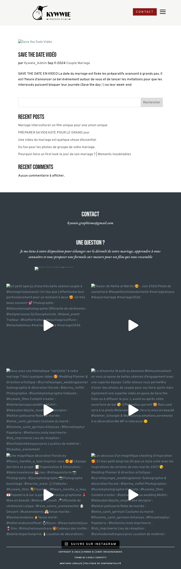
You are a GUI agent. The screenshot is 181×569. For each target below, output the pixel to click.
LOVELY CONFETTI (96, 558)
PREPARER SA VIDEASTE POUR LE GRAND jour (54, 133)
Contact (145, 12)
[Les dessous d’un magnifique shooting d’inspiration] (133, 495)
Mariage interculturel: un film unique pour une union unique (62, 125)
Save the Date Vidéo (37, 55)
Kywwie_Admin (35, 63)
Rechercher (151, 103)
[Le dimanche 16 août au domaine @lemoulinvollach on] (133, 410)
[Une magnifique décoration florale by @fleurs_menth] (48, 495)
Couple (71, 63)
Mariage (84, 63)
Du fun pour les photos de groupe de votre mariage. (56, 147)
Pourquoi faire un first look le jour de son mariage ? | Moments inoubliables (74, 154)
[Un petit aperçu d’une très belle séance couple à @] (48, 325)
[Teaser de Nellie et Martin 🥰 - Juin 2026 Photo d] (133, 325)
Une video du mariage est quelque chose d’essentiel (57, 140)
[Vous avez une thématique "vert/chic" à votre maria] (48, 410)
